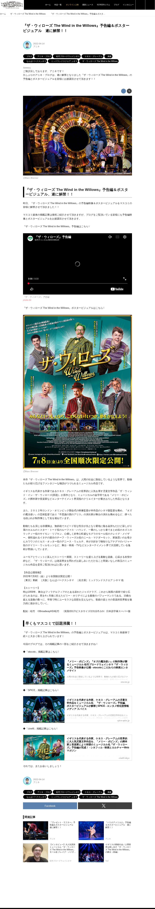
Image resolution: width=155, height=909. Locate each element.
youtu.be (27, 300)
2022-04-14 (39, 43)
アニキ (36, 46)
